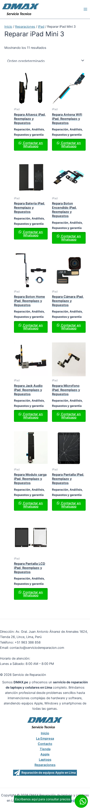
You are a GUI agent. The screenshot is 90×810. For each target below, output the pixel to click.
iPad (41, 27)
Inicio (8, 27)
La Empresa (45, 739)
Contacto (45, 744)
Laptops (45, 760)
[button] (81, 801)
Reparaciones (25, 27)
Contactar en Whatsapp (32, 144)
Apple (45, 754)
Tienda (45, 749)
